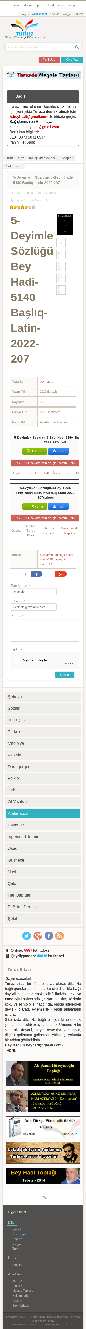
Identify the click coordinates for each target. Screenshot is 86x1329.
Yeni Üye (49, 59)
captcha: (17, 649)
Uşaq (12, 848)
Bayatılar (16, 825)
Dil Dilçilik (16, 720)
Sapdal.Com (33, 1324)
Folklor (14, 778)
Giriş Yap (72, 59)
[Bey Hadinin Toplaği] (43, 1177)
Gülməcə (16, 860)
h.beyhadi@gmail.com (29, 117)
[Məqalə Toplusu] (43, 78)
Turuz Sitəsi (19, 969)
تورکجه (67, 14)
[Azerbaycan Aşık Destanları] (43, 1102)
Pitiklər (15, 5)
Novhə (14, 872)
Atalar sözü (18, 813)
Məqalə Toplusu (33, 5)
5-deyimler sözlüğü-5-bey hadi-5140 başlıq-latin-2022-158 (56, 559)
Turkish (78, 14)
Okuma (37, 451)
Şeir (11, 790)
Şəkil (12, 918)
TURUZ (17, 1281)
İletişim (72, 5)
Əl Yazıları (17, 801)
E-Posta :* (18, 601)
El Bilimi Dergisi (22, 907)
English (54, 14)
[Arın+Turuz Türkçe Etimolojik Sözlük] (43, 1128)
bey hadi (46, 381)
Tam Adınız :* (20, 585)
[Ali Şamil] (43, 1074)
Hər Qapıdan (19, 895)
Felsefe (14, 755)
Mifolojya (16, 743)
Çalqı (12, 883)
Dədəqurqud (19, 766)
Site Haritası (20, 1305)
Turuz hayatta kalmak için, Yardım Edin (48, 463)
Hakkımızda (56, 5)
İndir (61, 451)
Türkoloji (15, 731)
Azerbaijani (39, 14)
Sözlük (14, 708)
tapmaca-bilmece (23, 836)
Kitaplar (67, 158)
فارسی (25, 14)
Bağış (20, 96)
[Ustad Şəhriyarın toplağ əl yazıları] (43, 1153)
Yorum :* (17, 616)
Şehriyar (15, 696)
